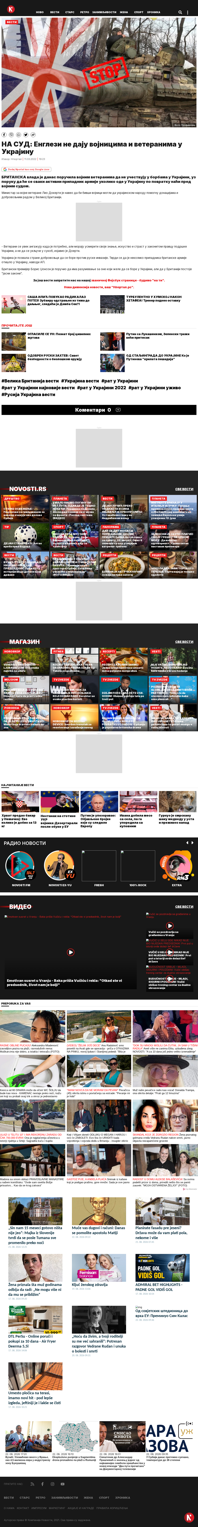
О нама (9, 1508)
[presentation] (187, 843)
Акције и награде (81, 1508)
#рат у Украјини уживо (155, 387)
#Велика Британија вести (30, 381)
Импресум (39, 1508)
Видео (20, 906)
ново (40, 12)
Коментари (93, 410)
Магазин (24, 641)
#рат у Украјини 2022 (101, 387)
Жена (124, 12)
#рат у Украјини (119, 381)
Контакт (23, 1508)
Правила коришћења (112, 1508)
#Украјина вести (80, 381)
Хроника (153, 12)
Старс (69, 12)
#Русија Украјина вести (28, 394)
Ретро (84, 12)
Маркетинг (57, 1508)
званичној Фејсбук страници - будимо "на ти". (128, 280)
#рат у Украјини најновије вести (38, 387)
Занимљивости (104, 12)
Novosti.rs (27, 488)
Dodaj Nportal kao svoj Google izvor (29, 169)
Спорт (138, 12)
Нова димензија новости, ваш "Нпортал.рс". (99, 287)
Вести (54, 12)
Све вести (184, 489)
